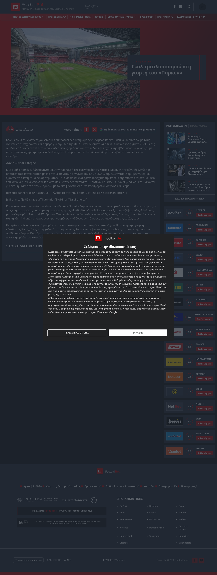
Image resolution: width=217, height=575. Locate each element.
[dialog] (108, 287)
